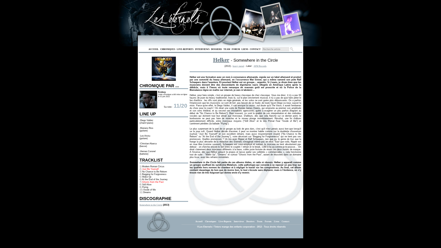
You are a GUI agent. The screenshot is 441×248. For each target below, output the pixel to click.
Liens (245, 49)
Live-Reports (185, 49)
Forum (236, 49)
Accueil (153, 49)
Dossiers (216, 49)
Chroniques (167, 49)
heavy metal (238, 66)
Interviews (202, 49)
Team (226, 49)
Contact (255, 49)
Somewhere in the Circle (151, 205)
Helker (221, 60)
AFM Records (260, 66)
